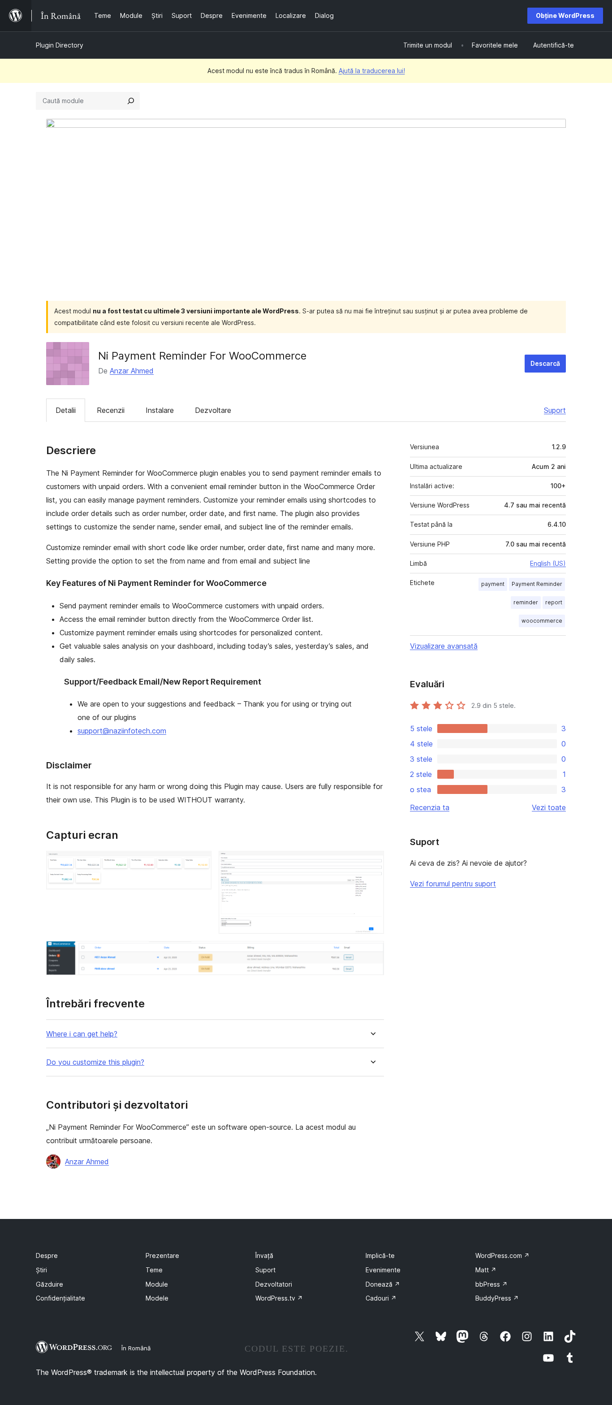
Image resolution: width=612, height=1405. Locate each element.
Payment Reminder (537, 584)
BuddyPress (497, 1298)
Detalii (66, 410)
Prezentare (162, 1255)
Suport (555, 410)
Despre (47, 1255)
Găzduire (49, 1284)
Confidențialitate (60, 1298)
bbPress (491, 1284)
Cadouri (381, 1298)
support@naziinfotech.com (122, 730)
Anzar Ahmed (132, 370)
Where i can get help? (81, 1034)
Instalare (160, 410)
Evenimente (383, 1270)
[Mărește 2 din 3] (371, 863)
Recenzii (111, 410)
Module (157, 1284)
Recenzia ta (429, 807)
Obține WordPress (565, 15)
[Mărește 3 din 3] (371, 953)
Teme (154, 1270)
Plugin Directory (59, 45)
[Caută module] (131, 101)
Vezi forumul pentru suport (453, 883)
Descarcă (545, 363)
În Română (136, 1348)
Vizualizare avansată (444, 646)
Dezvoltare (213, 410)
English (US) (548, 563)
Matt (485, 1270)
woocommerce (541, 620)
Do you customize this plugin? (95, 1062)
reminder (525, 602)
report (553, 602)
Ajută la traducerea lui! (372, 70)
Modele (157, 1298)
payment (492, 584)
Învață (264, 1255)
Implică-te (380, 1255)
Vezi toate (549, 807)
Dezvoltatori (273, 1284)
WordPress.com (502, 1255)
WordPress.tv (279, 1298)
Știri (41, 1270)
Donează (383, 1284)
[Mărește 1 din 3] (199, 863)
